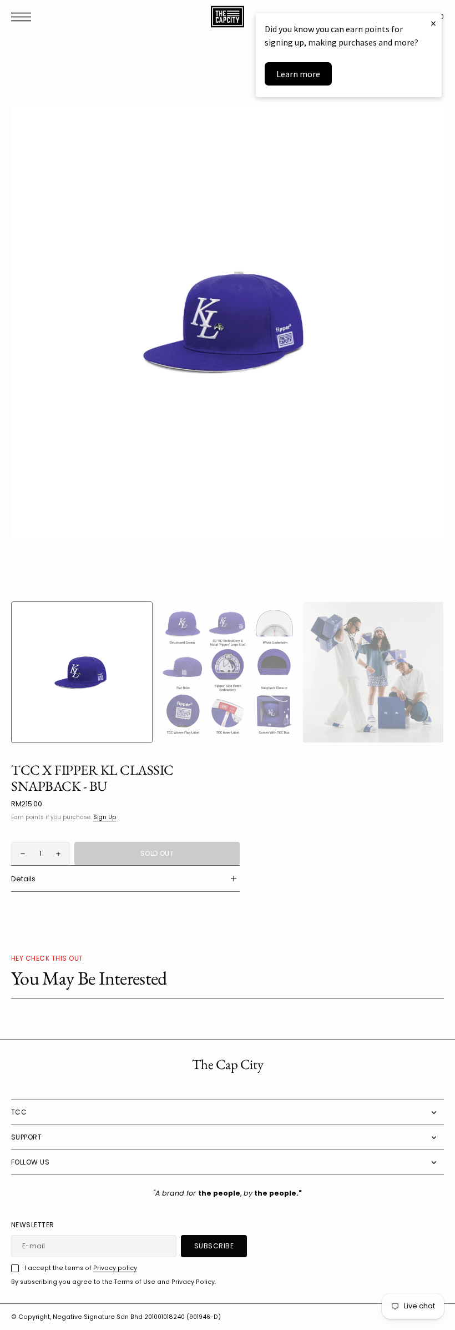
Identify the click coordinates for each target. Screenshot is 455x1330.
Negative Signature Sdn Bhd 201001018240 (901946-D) (137, 1317)
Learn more (298, 73)
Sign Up (104, 817)
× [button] (433, 23)
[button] (24, 17)
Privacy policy (115, 1268)
